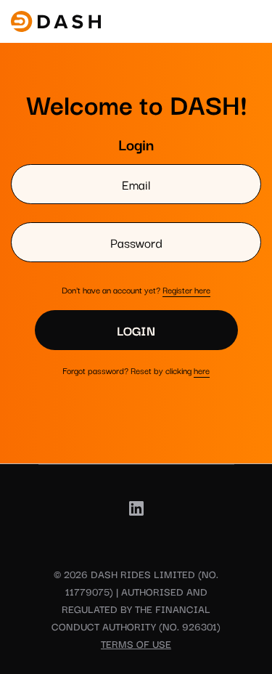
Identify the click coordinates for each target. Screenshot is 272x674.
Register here (186, 289)
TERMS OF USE (136, 643)
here (202, 370)
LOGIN (136, 330)
